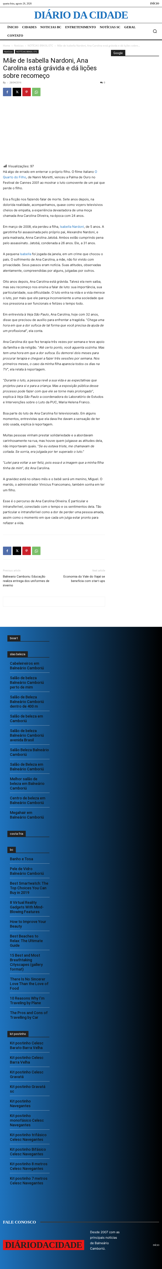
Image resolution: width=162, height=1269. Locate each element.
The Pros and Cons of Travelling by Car (29, 1015)
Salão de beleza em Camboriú (26, 718)
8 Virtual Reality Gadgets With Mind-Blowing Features (27, 907)
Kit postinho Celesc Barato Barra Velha (26, 1045)
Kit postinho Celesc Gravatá (26, 1074)
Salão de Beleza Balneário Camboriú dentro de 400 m (27, 701)
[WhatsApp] (36, 92)
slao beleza (17, 654)
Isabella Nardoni (72, 227)
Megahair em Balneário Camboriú (27, 814)
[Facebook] (7, 92)
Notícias (19, 45)
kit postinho (18, 1034)
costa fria (16, 833)
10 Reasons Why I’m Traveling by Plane (27, 1000)
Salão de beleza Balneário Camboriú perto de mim (27, 682)
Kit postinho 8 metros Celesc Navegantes (28, 1166)
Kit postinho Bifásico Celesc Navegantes (28, 1151)
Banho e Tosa (21, 859)
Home (6, 45)
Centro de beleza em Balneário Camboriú (27, 800)
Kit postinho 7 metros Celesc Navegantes (28, 1180)
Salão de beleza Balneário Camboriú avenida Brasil (27, 735)
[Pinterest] (26, 92)
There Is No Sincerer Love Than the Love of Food (29, 984)
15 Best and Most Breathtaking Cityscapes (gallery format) (26, 962)
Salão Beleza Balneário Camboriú (29, 752)
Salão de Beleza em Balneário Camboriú (27, 766)
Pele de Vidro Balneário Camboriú (27, 871)
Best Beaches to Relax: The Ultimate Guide (26, 941)
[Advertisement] (136, 83)
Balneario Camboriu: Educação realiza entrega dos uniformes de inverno (26, 581)
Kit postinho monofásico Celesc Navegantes (27, 1120)
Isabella (25, 254)
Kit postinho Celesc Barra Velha (26, 1059)
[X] (17, 92)
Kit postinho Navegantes (20, 1103)
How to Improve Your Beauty (28, 923)
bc (11, 849)
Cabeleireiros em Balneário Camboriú (27, 665)
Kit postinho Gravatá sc (27, 1088)
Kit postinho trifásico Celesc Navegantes (28, 1137)
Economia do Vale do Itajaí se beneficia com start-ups (84, 579)
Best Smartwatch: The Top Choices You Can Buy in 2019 (29, 888)
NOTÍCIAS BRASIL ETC (40, 45)
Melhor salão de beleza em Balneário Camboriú (27, 783)
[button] (155, 31)
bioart (14, 638)
